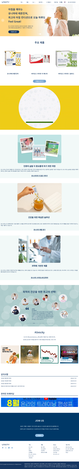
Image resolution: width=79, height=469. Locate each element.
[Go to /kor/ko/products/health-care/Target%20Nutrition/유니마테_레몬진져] (39, 20)
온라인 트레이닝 (56, 449)
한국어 (2, 3)
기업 (21, 2)
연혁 (29, 449)
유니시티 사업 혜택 (70, 449)
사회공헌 (30, 457)
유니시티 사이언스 (32, 454)
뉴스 (33, 2)
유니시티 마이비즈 (72, 2)
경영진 (30, 450)
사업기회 (40, 2)
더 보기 (39, 435)
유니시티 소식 (56, 454)
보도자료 (55, 452)
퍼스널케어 (43, 449)
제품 (27, 2)
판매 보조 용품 (44, 452)
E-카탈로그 (48, 2)
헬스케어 (43, 447)
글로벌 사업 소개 (69, 450)
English (2, 5)
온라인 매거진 (56, 450)
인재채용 (30, 452)
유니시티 (30, 447)
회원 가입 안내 (69, 447)
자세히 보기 (14, 32)
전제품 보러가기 (39, 81)
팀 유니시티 (31, 456)
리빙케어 (43, 450)
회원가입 (56, 2)
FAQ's (67, 452)
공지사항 (55, 447)
